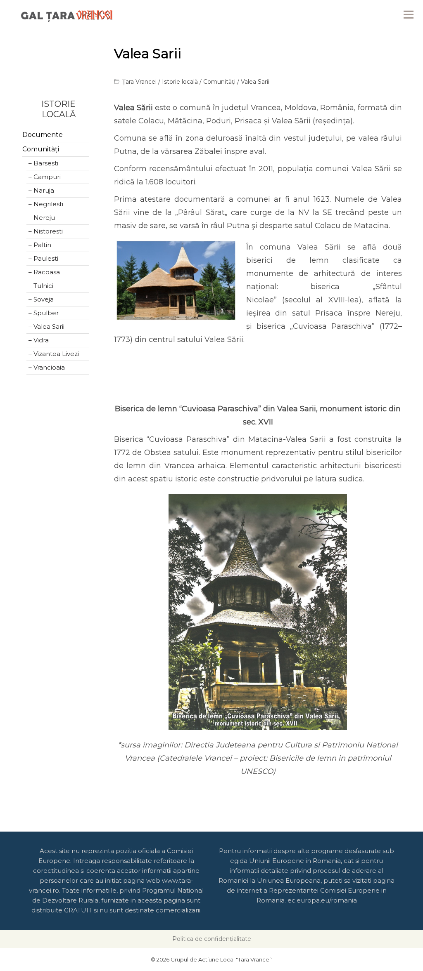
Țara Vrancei (139, 81)
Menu (408, 14)
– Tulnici (41, 286)
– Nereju (42, 218)
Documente (42, 135)
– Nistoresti (46, 231)
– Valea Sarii (46, 326)
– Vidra (39, 340)
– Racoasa (44, 272)
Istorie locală (180, 81)
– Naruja (41, 190)
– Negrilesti (46, 204)
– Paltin (40, 245)
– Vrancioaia (47, 367)
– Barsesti (43, 163)
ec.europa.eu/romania (322, 900)
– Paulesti (43, 258)
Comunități (219, 81)
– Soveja (41, 299)
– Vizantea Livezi (54, 354)
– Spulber (44, 313)
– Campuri (45, 177)
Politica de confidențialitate (211, 939)
